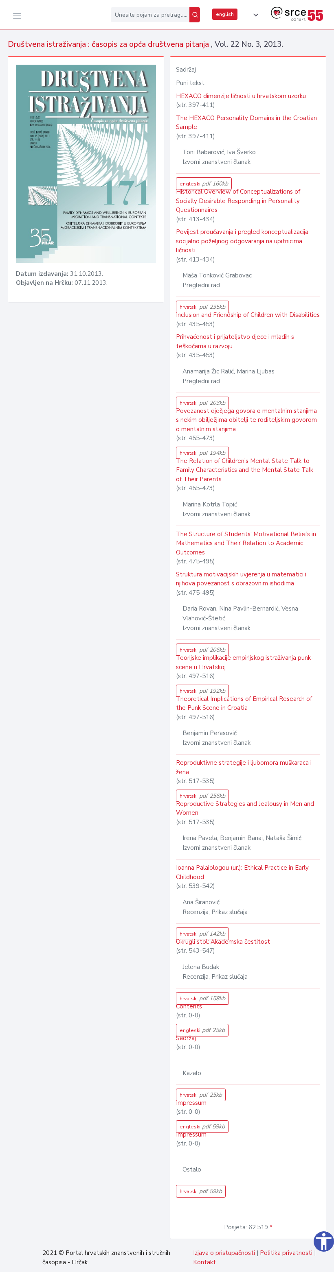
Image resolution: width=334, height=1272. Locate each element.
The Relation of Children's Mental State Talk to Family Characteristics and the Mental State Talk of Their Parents (244, 470)
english (225, 14)
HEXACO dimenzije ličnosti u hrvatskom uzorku (241, 96)
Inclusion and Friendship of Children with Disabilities (248, 315)
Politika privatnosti (286, 1253)
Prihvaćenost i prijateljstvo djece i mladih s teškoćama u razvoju (235, 341)
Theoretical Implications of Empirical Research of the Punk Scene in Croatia (244, 703)
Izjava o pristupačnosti (224, 1253)
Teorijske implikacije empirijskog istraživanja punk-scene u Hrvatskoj (244, 662)
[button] (254, 15)
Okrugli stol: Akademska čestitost (223, 942)
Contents (189, 1006)
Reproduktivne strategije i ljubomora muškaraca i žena (244, 767)
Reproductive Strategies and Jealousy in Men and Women (245, 808)
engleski (204, 184)
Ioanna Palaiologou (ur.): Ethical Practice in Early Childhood (242, 872)
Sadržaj (186, 1038)
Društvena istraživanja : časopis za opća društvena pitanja (109, 44)
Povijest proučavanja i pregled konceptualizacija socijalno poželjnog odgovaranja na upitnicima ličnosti (242, 241)
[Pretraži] (194, 14)
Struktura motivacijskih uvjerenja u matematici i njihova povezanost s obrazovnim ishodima (241, 579)
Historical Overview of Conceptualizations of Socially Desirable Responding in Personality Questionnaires (238, 201)
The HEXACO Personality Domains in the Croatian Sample (246, 122)
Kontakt (204, 1262)
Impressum (191, 1103)
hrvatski (202, 307)
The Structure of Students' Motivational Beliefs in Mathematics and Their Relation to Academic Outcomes (246, 543)
